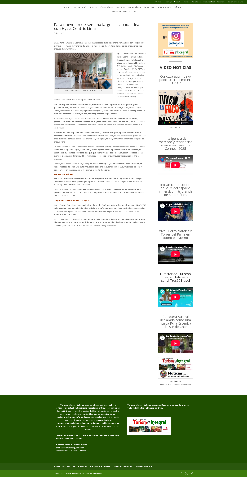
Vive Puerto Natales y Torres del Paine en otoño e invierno (175, 234)
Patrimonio (221, 2)
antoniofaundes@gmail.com (72, 448)
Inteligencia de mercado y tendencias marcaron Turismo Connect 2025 (175, 143)
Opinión (158, 2)
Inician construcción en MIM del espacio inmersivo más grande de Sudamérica (175, 189)
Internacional (79, 7)
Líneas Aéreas (106, 7)
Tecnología (168, 2)
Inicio (66, 7)
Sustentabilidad (209, 2)
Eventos (186, 2)
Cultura (177, 7)
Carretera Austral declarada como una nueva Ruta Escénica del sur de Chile (175, 321)
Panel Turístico (62, 466)
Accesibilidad (196, 2)
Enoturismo (149, 7)
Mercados (177, 2)
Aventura (120, 7)
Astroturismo (134, 7)
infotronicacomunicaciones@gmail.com (175, 384)
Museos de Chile (144, 466)
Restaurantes (80, 466)
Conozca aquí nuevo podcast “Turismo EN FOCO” (175, 79)
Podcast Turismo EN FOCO (123, 12)
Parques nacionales (100, 466)
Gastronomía (164, 7)
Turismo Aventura (123, 466)
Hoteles (92, 7)
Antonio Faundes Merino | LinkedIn (71, 450)
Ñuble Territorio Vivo (235, 2)
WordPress (97, 473)
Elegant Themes (71, 473)
